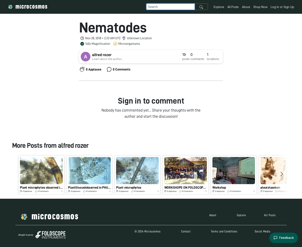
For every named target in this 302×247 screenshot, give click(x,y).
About (246, 7)
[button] (41, 175)
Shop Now (260, 7)
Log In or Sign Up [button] (282, 7)
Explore (219, 7)
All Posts (233, 7)
